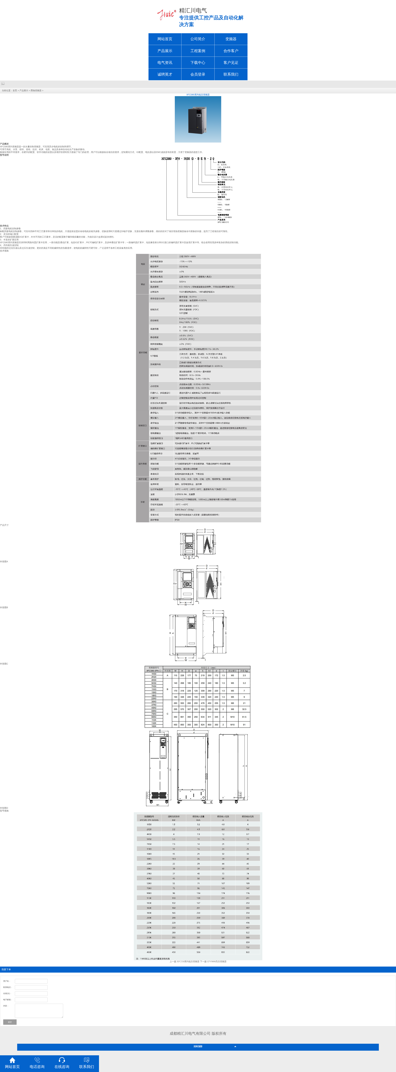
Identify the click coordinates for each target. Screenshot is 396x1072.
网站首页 (164, 39)
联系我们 (231, 74)
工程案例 (197, 51)
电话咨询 (37, 1067)
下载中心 (197, 63)
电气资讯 (164, 63)
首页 (15, 90)
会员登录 (197, 74)
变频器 (231, 39)
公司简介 (197, 39)
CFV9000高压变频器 (216, 961)
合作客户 (231, 51)
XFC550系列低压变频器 (188, 961)
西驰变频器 (36, 90)
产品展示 (164, 51)
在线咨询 (61, 1067)
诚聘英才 (164, 74)
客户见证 (231, 63)
